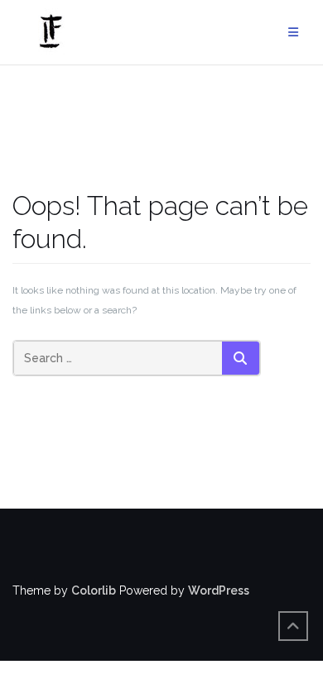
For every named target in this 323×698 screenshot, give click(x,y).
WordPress (218, 590)
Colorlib (93, 590)
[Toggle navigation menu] (293, 33)
